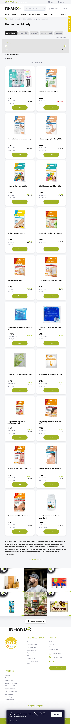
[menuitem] (12, 14)
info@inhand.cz (57, 653)
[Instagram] (54, 661)
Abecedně (59, 33)
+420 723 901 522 (57, 657)
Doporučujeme (11, 33)
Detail (19, 107)
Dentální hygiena (9, 697)
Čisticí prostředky (9, 699)
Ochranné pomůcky (10, 686)
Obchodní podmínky (32, 644)
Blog (28, 655)
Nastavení (13, 721)
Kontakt (29, 663)
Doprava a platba (31, 653)
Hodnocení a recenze (33, 661)
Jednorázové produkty (11, 683)
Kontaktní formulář (58, 668)
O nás (28, 642)
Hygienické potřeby (10, 688)
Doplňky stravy (9, 680)
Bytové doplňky (9, 694)
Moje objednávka (31, 650)
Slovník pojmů (31, 658)
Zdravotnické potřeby (11, 691)
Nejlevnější (23, 33)
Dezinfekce (8, 678)
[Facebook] (50, 661)
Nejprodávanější (46, 33)
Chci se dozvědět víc (35, 559)
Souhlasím (57, 714)
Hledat (43, 8)
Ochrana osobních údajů (33, 647)
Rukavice (7, 675)
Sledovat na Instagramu (37, 621)
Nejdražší (34, 33)
